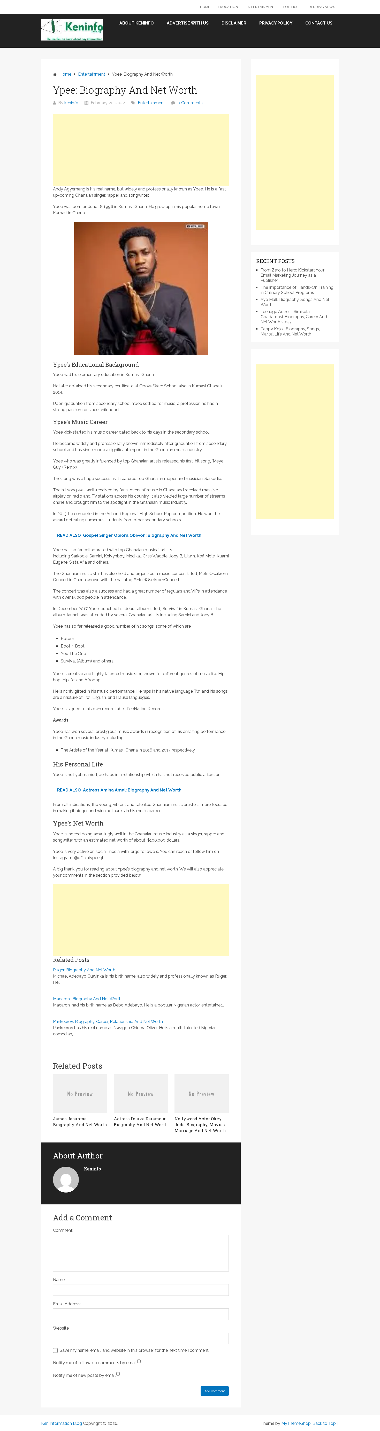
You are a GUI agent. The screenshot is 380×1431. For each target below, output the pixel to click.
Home (205, 7)
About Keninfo (136, 23)
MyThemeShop (296, 1423)
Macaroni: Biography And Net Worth (87, 998)
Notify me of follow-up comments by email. (95, 1362)
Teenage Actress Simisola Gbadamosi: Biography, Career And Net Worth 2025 (294, 316)
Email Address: (67, 1303)
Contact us (318, 23)
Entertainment (261, 7)
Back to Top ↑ (326, 1423)
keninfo (71, 102)
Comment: (63, 1230)
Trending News (320, 7)
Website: (61, 1328)
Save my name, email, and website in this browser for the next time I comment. (134, 1350)
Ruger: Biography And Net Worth (84, 970)
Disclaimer (234, 23)
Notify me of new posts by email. (84, 1375)
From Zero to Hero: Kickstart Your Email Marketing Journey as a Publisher (292, 275)
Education (228, 7)
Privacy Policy (275, 23)
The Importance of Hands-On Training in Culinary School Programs (297, 290)
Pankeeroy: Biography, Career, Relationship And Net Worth (108, 1021)
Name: (59, 1279)
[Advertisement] (141, 150)
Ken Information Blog (61, 1423)
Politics (290, 7)
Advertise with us (188, 23)
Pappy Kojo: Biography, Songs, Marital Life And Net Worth (290, 331)
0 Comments (190, 102)
